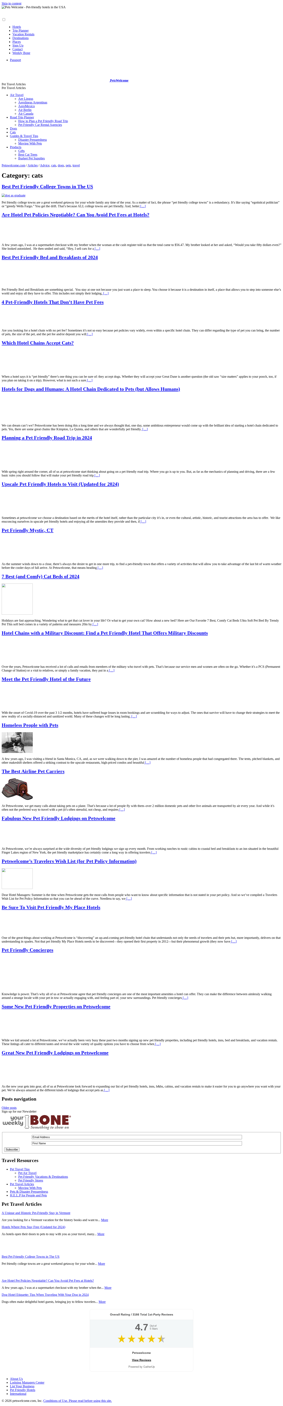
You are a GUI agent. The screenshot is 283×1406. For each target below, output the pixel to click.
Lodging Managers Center (27, 1382)
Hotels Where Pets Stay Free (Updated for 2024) (33, 1227)
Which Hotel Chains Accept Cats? (38, 343)
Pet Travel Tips (20, 1169)
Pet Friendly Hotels (22, 1390)
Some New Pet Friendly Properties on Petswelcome (56, 1006)
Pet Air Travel (27, 1173)
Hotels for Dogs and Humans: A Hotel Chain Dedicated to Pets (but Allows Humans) (91, 389)
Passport (15, 60)
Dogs (13, 128)
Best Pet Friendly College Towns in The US (47, 186)
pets (68, 165)
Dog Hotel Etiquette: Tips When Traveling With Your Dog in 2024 (45, 1294)
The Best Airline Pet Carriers (33, 771)
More (104, 1220)
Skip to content (11, 3)
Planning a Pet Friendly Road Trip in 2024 (47, 437)
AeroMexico (26, 106)
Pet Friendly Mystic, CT (27, 530)
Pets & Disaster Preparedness (29, 1191)
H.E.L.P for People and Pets (28, 1195)
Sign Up (17, 45)
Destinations (20, 38)
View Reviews (141, 1360)
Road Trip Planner (22, 117)
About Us (16, 1379)
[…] (142, 206)
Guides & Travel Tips (24, 136)
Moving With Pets (30, 143)
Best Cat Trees (27, 154)
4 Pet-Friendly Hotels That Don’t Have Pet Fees (53, 302)
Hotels (16, 27)
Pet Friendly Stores (30, 1180)
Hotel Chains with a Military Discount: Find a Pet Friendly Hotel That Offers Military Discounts (105, 633)
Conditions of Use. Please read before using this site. (77, 1400)
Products (15, 147)
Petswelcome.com (13, 165)
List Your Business (22, 1386)
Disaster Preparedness (32, 139)
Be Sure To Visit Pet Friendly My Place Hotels (51, 907)
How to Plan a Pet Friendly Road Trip (43, 121)
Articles (33, 165)
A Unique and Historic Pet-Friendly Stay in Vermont (36, 1213)
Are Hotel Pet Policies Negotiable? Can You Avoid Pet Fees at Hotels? (75, 214)
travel (76, 165)
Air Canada (25, 113)
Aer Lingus (25, 98)
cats (53, 165)
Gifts (21, 151)
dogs (61, 165)
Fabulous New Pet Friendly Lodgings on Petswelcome (58, 818)
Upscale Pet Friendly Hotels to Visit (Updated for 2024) (60, 484)
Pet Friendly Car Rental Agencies (40, 125)
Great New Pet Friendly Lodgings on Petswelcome (55, 1052)
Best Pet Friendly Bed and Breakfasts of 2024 (50, 257)
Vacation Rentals (23, 34)
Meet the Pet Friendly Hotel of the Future (46, 679)
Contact (17, 49)
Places (16, 41)
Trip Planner (20, 30)
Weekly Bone (21, 53)
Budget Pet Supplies (31, 158)
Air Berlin (24, 110)
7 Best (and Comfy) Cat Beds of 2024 (40, 576)
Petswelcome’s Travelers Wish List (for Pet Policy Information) (69, 861)
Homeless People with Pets (30, 725)
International (18, 1393)
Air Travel (16, 95)
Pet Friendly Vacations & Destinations (43, 1176)
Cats (13, 132)
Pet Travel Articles (22, 1184)
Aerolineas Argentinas (32, 102)
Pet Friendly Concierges (27, 950)
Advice (45, 165)
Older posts (9, 1107)
